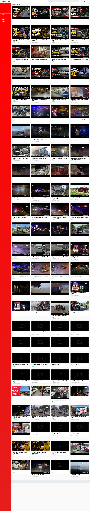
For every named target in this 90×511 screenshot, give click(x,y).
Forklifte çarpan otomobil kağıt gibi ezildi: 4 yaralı (78, 455)
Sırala (87, 4)
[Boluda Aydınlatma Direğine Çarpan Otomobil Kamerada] (21, 111)
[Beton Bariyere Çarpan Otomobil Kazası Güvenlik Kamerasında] (40, 111)
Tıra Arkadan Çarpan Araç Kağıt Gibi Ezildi (77, 276)
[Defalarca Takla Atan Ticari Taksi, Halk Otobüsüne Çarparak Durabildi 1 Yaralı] (60, 426)
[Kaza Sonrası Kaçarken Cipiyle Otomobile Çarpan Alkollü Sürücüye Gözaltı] (21, 31)
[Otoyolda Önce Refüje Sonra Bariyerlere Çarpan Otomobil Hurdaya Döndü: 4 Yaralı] (60, 229)
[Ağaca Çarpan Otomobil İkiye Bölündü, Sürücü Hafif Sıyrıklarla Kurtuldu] (40, 31)
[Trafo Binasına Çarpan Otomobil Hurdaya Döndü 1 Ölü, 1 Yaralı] (40, 410)
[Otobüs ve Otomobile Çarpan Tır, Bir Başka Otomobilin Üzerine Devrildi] (21, 358)
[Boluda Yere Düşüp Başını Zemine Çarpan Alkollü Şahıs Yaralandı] (60, 31)
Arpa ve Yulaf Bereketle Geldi (75, 197)
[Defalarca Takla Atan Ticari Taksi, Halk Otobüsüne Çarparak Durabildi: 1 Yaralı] (79, 426)
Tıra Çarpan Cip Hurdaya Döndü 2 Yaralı (18, 471)
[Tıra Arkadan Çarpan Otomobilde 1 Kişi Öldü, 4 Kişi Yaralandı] (40, 325)
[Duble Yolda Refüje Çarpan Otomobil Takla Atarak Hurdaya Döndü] (79, 209)
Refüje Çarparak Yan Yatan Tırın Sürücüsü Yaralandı (20, 138)
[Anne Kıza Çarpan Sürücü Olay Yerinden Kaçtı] (21, 209)
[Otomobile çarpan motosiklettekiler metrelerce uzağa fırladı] (60, 268)
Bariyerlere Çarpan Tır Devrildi (75, 474)
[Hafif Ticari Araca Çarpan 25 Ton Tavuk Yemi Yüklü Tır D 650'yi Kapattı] (21, 229)
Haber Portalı (87, 1)
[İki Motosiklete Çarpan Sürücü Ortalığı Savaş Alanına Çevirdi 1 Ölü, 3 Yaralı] (79, 31)
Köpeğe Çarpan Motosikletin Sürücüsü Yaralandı (59, 99)
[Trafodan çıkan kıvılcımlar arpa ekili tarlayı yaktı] (21, 390)
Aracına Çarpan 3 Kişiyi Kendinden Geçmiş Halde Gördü (60, 138)
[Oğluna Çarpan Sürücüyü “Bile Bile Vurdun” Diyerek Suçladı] (40, 390)
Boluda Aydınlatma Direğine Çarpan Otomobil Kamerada (21, 119)
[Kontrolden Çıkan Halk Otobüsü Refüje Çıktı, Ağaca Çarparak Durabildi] (79, 111)
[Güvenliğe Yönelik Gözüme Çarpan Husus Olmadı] (40, 150)
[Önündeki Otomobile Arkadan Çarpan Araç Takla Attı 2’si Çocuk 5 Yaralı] (79, 248)
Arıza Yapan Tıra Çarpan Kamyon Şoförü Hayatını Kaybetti (21, 197)
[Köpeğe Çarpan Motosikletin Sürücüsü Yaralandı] (60, 91)
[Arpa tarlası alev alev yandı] (79, 358)
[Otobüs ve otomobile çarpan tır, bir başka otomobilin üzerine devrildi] (40, 358)
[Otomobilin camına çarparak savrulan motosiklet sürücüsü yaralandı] (40, 446)
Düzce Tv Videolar (6, 1)
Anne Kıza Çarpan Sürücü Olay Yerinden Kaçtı (19, 217)
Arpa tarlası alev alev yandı (75, 364)
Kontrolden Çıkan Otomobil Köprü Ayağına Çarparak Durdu (79, 79)
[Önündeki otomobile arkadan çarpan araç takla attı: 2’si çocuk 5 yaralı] (21, 268)
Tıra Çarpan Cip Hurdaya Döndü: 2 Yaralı (38, 474)
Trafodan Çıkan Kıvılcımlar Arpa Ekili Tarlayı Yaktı (78, 380)
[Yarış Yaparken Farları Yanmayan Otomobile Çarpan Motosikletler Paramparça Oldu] (40, 209)
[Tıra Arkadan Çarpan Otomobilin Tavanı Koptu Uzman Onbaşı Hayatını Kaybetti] (21, 12)
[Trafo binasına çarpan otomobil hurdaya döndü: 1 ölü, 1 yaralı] (60, 410)
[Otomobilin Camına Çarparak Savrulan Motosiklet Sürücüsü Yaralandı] (21, 446)
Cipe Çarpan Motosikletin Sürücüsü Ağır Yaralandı (39, 380)
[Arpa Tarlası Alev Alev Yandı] (60, 358)
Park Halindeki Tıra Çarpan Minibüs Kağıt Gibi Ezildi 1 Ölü (40, 256)
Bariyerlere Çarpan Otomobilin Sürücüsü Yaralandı (59, 119)
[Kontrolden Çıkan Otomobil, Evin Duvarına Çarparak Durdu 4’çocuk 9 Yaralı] (79, 91)
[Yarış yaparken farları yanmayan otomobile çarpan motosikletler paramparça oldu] (60, 209)
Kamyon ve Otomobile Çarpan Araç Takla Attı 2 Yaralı (39, 79)
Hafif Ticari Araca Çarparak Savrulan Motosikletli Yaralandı (79, 59)
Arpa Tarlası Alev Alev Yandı (55, 364)
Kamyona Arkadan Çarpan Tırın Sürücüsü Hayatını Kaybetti (40, 432)
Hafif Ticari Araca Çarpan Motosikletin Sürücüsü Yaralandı (21, 256)
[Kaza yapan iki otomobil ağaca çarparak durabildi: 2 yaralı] (60, 374)
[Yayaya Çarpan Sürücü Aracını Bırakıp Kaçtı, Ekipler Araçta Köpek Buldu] (21, 325)
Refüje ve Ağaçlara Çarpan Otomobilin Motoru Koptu (20, 99)
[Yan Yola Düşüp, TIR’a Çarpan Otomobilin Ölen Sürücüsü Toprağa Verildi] (60, 12)
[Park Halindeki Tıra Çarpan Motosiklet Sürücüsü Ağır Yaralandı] (60, 150)
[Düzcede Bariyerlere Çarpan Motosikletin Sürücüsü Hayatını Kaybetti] (60, 51)
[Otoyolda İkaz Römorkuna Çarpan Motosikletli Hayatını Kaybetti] (79, 12)
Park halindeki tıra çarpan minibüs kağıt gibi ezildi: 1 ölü (60, 256)
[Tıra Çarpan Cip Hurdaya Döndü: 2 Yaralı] (40, 466)
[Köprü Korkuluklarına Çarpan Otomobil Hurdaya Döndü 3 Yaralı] (40, 91)
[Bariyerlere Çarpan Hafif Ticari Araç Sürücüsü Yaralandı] (40, 170)
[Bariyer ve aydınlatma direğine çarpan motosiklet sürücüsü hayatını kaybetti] (21, 410)
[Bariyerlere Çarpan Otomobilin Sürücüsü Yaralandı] (60, 111)
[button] (5, 10)
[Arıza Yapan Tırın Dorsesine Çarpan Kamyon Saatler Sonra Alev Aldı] (21, 374)
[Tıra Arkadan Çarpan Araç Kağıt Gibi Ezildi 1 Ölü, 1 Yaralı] (21, 150)
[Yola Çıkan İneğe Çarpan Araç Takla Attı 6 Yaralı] (40, 12)
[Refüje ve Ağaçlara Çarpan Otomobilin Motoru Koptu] (21, 91)
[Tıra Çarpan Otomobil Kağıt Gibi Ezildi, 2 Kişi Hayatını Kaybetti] (79, 325)
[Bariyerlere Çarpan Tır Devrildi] (79, 466)
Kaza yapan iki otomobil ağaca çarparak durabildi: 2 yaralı (60, 380)
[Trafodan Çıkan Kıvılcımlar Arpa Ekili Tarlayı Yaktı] (79, 374)
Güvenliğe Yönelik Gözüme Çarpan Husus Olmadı (39, 158)
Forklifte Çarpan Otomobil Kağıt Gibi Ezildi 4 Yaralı (59, 452)
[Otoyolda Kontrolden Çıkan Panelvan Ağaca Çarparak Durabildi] (79, 286)
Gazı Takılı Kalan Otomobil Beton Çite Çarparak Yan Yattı (79, 138)
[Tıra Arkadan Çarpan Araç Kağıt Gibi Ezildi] (79, 268)
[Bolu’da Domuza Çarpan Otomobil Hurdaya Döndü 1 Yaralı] (79, 170)
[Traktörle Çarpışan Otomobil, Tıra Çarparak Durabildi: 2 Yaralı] (60, 307)
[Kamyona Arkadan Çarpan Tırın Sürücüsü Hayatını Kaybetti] (40, 426)
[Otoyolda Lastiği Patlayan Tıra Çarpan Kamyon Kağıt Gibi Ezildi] (79, 410)
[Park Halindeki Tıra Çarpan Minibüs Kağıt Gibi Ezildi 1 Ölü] (40, 248)
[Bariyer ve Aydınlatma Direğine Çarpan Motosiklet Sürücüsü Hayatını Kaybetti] (79, 390)
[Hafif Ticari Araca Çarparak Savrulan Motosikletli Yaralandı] (79, 51)
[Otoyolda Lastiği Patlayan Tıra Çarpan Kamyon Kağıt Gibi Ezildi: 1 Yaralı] (21, 428)
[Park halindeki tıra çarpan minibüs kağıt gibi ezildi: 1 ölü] (60, 248)
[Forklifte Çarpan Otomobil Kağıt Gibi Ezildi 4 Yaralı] (60, 446)
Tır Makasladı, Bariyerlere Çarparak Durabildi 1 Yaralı (59, 471)
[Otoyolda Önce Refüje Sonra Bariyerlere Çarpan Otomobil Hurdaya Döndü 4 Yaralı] (40, 229)
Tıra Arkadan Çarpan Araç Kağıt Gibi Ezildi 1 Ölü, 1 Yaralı (20, 158)
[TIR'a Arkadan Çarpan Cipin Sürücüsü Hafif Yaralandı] (79, 229)
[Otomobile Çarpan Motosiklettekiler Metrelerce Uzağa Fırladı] (40, 268)
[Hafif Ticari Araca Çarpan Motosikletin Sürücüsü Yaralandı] (21, 248)
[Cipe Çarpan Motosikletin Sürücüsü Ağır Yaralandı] (40, 374)
